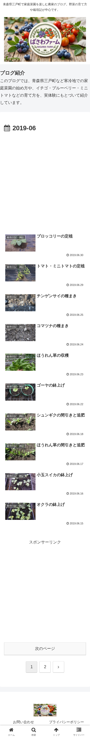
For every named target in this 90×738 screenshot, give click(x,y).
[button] (80, 643)
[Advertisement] (45, 182)
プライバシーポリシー (66, 722)
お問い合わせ (23, 722)
